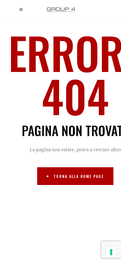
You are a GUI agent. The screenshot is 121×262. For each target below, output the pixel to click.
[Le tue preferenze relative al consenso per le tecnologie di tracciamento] (111, 252)
